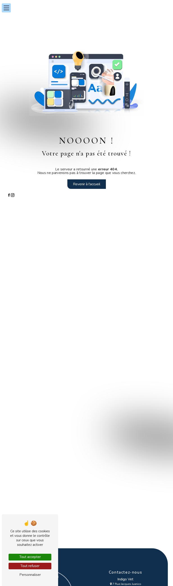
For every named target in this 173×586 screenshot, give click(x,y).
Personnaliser (30, 574)
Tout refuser (29, 565)
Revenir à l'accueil (86, 184)
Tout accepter (30, 556)
